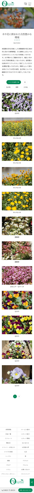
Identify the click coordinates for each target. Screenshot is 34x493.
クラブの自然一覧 (13, 82)
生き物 (8, 87)
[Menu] (29, 4)
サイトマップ (25, 474)
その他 (26, 87)
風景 (17, 87)
